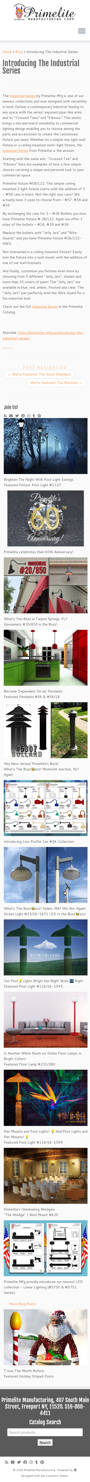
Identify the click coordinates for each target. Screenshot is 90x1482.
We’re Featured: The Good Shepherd (39, 374)
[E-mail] (12, 416)
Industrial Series (23, 95)
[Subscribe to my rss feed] (6, 416)
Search (45, 1442)
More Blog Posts (22, 1303)
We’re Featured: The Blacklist (56, 382)
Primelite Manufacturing (39, 1470)
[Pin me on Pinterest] (41, 416)
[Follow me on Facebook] (24, 416)
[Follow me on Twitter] (18, 416)
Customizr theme (57, 1476)
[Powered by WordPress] (75, 1469)
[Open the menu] (82, 31)
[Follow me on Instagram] (30, 416)
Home (7, 51)
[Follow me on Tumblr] (35, 416)
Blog (19, 51)
